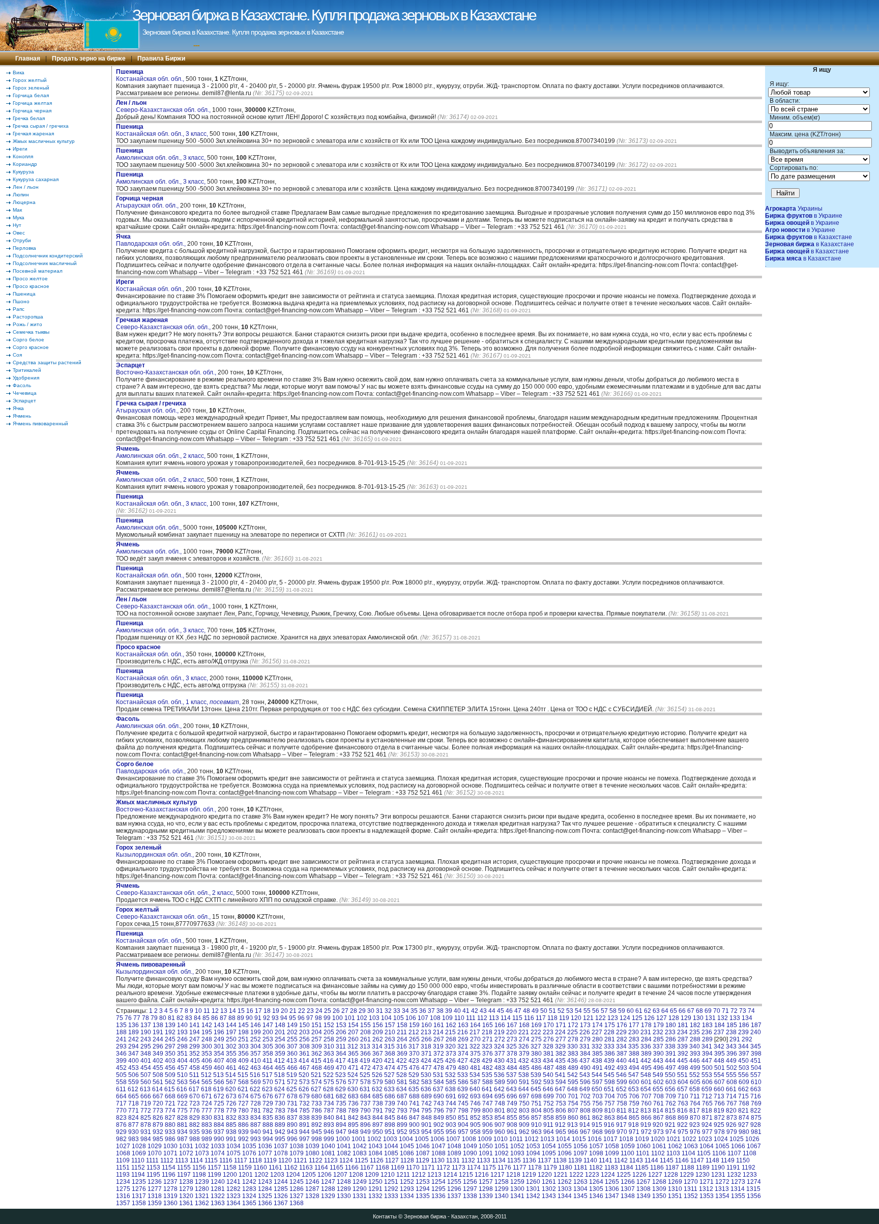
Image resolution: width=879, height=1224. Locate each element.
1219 (529, 1174)
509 (170, 1075)
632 (377, 1089)
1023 (705, 1139)
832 (231, 1117)
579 (377, 1082)
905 (475, 1124)
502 (731, 1067)
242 (133, 1039)
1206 (324, 1174)
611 (121, 1089)
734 (329, 1103)
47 (517, 1010)
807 (573, 1110)
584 (438, 1082)
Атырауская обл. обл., (148, 202)
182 (695, 1025)
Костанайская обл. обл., (151, 75)
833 (243, 1117)
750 (524, 1103)
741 (414, 1103)
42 (474, 1010)
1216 (482, 1174)
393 (695, 1053)
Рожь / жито (27, 324)
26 (336, 1010)
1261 (549, 1181)
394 (707, 1053)
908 (512, 1124)
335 (633, 1046)
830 (206, 1117)
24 (319, 1010)
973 (658, 1131)
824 (133, 1117)
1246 (312, 1181)
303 (243, 1046)
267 (438, 1039)
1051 (501, 1146)
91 (257, 1018)
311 (341, 1046)
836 (280, 1117)
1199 (214, 1174)
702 (585, 1096)
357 (255, 1053)
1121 (300, 1160)
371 (426, 1053)
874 (744, 1117)
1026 (752, 1139)
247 (194, 1039)
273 (512, 1039)
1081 (328, 1153)
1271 (706, 1181)
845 (390, 1117)
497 (670, 1067)
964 (548, 1131)
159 (414, 1025)
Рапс (18, 309)
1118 (255, 1160)
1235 (139, 1181)
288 (695, 1039)
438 (597, 1060)
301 (219, 1046)
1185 (642, 1167)
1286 (296, 1188)
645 (536, 1089)
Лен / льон (26, 187)
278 (573, 1039)
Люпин (21, 194)
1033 (218, 1146)
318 (426, 1046)
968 (597, 1131)
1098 (596, 1153)
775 (182, 1110)
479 (451, 1067)
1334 (407, 1196)
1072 (186, 1153)
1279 (186, 1188)
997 (304, 1139)
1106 (719, 1153)
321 (462, 1046)
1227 (655, 1174)
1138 (560, 1160)
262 (377, 1039)
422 (401, 1060)
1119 (270, 1160)
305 (267, 1046)
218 (487, 1032)
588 (487, 1082)
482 (487, 1067)
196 (219, 1032)
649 (584, 1089)
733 (316, 1103)
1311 (690, 1188)
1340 (501, 1196)
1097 (580, 1153)
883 (206, 1124)
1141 (605, 1160)
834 (255, 1117)
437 (584, 1060)
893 (329, 1124)
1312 (706, 1188)
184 (719, 1025)
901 (426, 1124)
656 (670, 1089)
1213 (434, 1174)
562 (170, 1082)
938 (231, 1131)
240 (755, 1032)
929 (121, 1131)
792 (390, 1110)
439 (609, 1060)
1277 (155, 1188)
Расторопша (28, 316)
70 (716, 1010)
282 (622, 1039)
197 (231, 1032)
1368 (296, 1203)
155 (365, 1025)
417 (340, 1060)
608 (731, 1082)
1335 (423, 1196)
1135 (514, 1160)
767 (731, 1103)
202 (292, 1032)
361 (304, 1053)
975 (683, 1131)
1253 (423, 1181)
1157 (214, 1167)
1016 (595, 1139)
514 (230, 1075)
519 (291, 1075)
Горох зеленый (31, 88)
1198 (199, 1174)
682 (341, 1096)
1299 (501, 1188)
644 (523, 1089)
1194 (138, 1174)
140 (182, 1025)
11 (206, 1010)
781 (255, 1110)
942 (280, 1131)
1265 (612, 1181)
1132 (468, 1160)
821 (743, 1110)
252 (255, 1039)
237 (719, 1032)
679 (304, 1096)
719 (145, 1103)
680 (316, 1096)
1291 (375, 1188)
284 (646, 1039)
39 (448, 1010)
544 (597, 1075)
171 (560, 1025)
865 (634, 1117)
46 (509, 1010)
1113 (181, 1160)
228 (609, 1032)
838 (304, 1117)
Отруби (22, 240)
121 (588, 1018)
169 (536, 1025)
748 (499, 1103)
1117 (240, 1160)
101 (349, 1018)
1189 (703, 1167)
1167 (367, 1167)
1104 (688, 1153)
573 (304, 1082)
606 (707, 1082)
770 (121, 1110)
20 (284, 1010)
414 (304, 1060)
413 (291, 1060)
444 (670, 1060)
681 (329, 1096)
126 (649, 1018)
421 (389, 1060)
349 (158, 1053)
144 (231, 1025)
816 (682, 1110)
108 (435, 1018)
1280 (202, 1188)
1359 (155, 1203)
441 (633, 1060)
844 (377, 1117)
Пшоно (21, 301)
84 (197, 1018)
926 (731, 1124)
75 (119, 1018)
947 (341, 1131)
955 (438, 1131)
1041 (344, 1146)
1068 (123, 1153)
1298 (486, 1188)
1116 (225, 1160)
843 (365, 1117)
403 (170, 1060)
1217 (497, 1174)
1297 (470, 1188)
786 (316, 1110)
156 (377, 1025)
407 (219, 1060)
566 (219, 1082)
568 (243, 1082)
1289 (344, 1188)
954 (426, 1131)
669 (182, 1096)
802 (512, 1110)
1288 (328, 1188)
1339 (486, 1196)
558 (121, 1082)
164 (475, 1025)
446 (694, 1060)
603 (670, 1082)
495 (646, 1067)
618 (206, 1089)
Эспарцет (24, 400)
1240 (218, 1181)
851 (463, 1117)
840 (329, 1117)
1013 (547, 1139)
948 (353, 1131)
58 (613, 1010)
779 (231, 1110)
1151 (123, 1167)
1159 (245, 1167)
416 (328, 1060)
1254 (438, 1181)
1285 (281, 1188)
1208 (356, 1174)
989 (206, 1139)
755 (585, 1103)
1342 (533, 1196)
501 (719, 1067)
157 (390, 1025)
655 (658, 1089)
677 (280, 1096)
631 (365, 1089)
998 (316, 1139)
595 (573, 1082)
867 (658, 1117)
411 (267, 1060)
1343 (549, 1196)
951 (390, 1131)
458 (194, 1067)
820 (731, 1110)
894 (341, 1124)
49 (535, 1010)
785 (304, 1110)
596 (585, 1082)
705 (622, 1096)
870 (695, 1117)
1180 (565, 1167)
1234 (123, 1181)
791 (377, 1110)
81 (171, 1018)
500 (707, 1067)
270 (475, 1039)
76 (128, 1018)
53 (569, 1010)
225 (572, 1032)
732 (304, 1103)
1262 (565, 1181)
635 (413, 1089)
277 (560, 1039)
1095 (549, 1153)
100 (337, 1018)
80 (162, 1018)
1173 (458, 1167)
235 (694, 1032)
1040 (328, 1146)
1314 (737, 1188)
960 (499, 1131)
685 (377, 1096)
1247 (328, 1181)
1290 (360, 1188)
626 (304, 1089)
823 (121, 1117)
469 (329, 1067)
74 (751, 1010)
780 (243, 1110)
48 (526, 1010)
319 (438, 1046)
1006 (437, 1139)
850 (451, 1117)
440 (621, 1060)
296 (158, 1046)
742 (426, 1103)
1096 (565, 1153)
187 (756, 1025)
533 (462, 1075)
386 (609, 1053)
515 (243, 1075)
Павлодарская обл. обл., (151, 240)
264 (402, 1039)
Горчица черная (32, 110)
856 (524, 1117)
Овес (19, 233)
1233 (750, 1174)
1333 (391, 1196)
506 (133, 1075)
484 (512, 1067)
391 (670, 1053)
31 (379, 1010)
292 (747, 1039)
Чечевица (25, 393)
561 (158, 1082)
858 (548, 1117)
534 (475, 1075)
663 (755, 1089)
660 (719, 1089)
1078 (281, 1153)
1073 (202, 1153)
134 (747, 1018)
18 (267, 1010)
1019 (642, 1139)
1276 (139, 1188)
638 (450, 1089)
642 (499, 1089)
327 (536, 1046)
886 (243, 1124)
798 (463, 1110)
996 (292, 1139)
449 (731, 1060)
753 (560, 1103)
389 (646, 1053)
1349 (643, 1196)
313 (365, 1046)
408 (231, 1060)
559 (133, 1082)
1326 (281, 1196)
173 (585, 1025)
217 (475, 1032)
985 (158, 1139)
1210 (387, 1174)
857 (536, 1117)
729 (267, 1103)
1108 (749, 1153)
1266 (628, 1181)
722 (182, 1103)
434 (548, 1060)
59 (621, 1010)
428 (475, 1060)
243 (145, 1039)
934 (182, 1131)
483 (499, 1067)
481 (475, 1067)
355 (231, 1053)
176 (622, 1025)
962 (524, 1131)
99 (327, 1018)
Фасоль (22, 385)
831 (219, 1117)
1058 (612, 1146)
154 (353, 1025)
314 (377, 1046)
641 (487, 1089)
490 (585, 1067)
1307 (628, 1188)
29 (362, 1010)
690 (438, 1096)
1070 (155, 1153)
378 (512, 1053)
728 (255, 1103)
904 (463, 1124)
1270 (691, 1181)
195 (206, 1032)
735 (341, 1103)
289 (707, 1039)
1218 (513, 1174)
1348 (628, 1196)
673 (231, 1096)
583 (426, 1082)
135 (121, 1025)
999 (329, 1139)
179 (658, 1025)
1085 (391, 1153)
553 (706, 1075)
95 (292, 1018)
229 (621, 1032)
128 (673, 1018)
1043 (375, 1146)
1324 (249, 1196)
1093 (517, 1153)
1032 (202, 1146)
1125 (361, 1160)
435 (560, 1060)
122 (600, 1018)
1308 (643, 1188)
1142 (621, 1160)
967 (585, 1131)
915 (597, 1124)
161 (438, 1025)
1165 (336, 1167)
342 (719, 1046)
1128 (407, 1160)
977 (707, 1131)
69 (708, 1010)
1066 (738, 1146)
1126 (377, 1160)
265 (414, 1039)
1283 (249, 1188)
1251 (391, 1181)
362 (316, 1053)
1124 (346, 1160)
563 (182, 1082)
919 (645, 1124)
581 (402, 1082)
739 (390, 1103)
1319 (170, 1196)
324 (499, 1046)
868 (670, 1117)
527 (389, 1075)
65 (673, 1010)
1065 (722, 1146)
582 (414, 1082)
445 (682, 1060)
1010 (500, 1139)
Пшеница (24, 294)
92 (266, 1018)
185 (731, 1025)
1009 (485, 1139)
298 (182, 1046)
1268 (659, 1181)
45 (500, 1010)
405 (194, 1060)
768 (744, 1103)
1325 (265, 1196)
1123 (331, 1160)
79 (154, 1018)
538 (523, 1075)
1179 (550, 1167)
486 (536, 1067)
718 (133, 1103)
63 (656, 1010)
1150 (743, 1160)
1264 (596, 1181)
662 (743, 1089)
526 (377, 1075)
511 (194, 1075)
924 (706, 1124)
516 (255, 1075)
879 (158, 1124)
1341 (517, 1196)
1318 (155, 1196)
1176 (504, 1167)
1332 (375, 1196)
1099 (612, 1153)
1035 (249, 1146)
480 (463, 1067)
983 (133, 1139)
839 (316, 1117)
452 (121, 1067)
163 (463, 1025)
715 (743, 1096)
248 (206, 1039)
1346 (596, 1196)
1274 (754, 1181)
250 (231, 1039)
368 (390, 1053)
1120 (285, 1160)
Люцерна (24, 202)
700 (560, 1096)
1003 (390, 1139)
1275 (123, 1188)
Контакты (385, 1216)
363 (329, 1053)
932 (158, 1131)
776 (194, 1110)
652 (621, 1089)
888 (267, 1124)
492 (609, 1067)
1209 (372, 1174)
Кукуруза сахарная (35, 179)
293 (121, 1046)
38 (440, 1010)
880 (170, 1124)
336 (645, 1046)
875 (756, 1117)
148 (280, 1025)
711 (695, 1096)
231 (645, 1032)
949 (365, 1131)
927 (743, 1124)
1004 (406, 1139)
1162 (291, 1167)
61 (638, 1010)
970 (622, 1131)
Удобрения (26, 378)
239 (743, 1032)
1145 (666, 1160)
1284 (265, 1188)
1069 (139, 1153)
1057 (596, 1146)
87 (223, 1018)
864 (622, 1117)
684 (365, 1096)
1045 (407, 1146)
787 (329, 1110)
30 (370, 1010)
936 (206, 1131)
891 (304, 1124)
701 (573, 1096)
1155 (184, 1167)
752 (548, 1103)
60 (630, 1010)
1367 (281, 1203)
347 (133, 1053)
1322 (218, 1196)
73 (742, 1010)
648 (572, 1089)
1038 (296, 1146)
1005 (422, 1139)
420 (377, 1060)
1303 (565, 1188)
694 (487, 1096)
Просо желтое (30, 278)
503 (744, 1067)
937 (219, 1131)
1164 (321, 1167)
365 (353, 1053)
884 (219, 1124)
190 (145, 1032)
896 (365, 1124)
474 (390, 1067)
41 (466, 1010)
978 (719, 1131)
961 (512, 1131)
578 (365, 1082)
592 (536, 1082)
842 (353, 1117)
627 (316, 1089)
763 (683, 1103)
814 (658, 1110)
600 (634, 1082)
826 (158, 1117)
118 (552, 1018)
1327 (296, 1196)
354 (219, 1053)
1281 (218, 1188)
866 (646, 1117)
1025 (736, 1139)
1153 (153, 1167)
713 (719, 1096)
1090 (470, 1153)
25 (327, 1010)
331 (584, 1046)
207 (353, 1032)
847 (414, 1117)
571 (280, 1082)
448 (719, 1060)
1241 (233, 1181)
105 (398, 1018)
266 (426, 1039)
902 (438, 1124)
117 (541, 1018)
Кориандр (25, 164)
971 (634, 1131)
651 (609, 1089)
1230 (702, 1174)
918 (633, 1124)
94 (283, 1018)
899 (402, 1124)
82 (180, 1018)
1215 (466, 1174)
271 (487, 1039)
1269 (675, 1181)
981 (756, 1131)
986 (170, 1139)
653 (633, 1089)
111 (471, 1018)
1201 (246, 1174)
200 (267, 1032)
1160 (260, 1167)
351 (182, 1053)
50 (543, 1010)
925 (719, 1124)
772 (145, 1110)
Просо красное (31, 286)
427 (462, 1060)
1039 (312, 1146)
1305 (596, 1188)
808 (585, 1110)
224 (560, 1032)
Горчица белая (31, 95)
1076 (249, 1153)
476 (414, 1067)
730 (280, 1103)
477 (426, 1067)
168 (524, 1025)
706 (634, 1096)
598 (609, 1082)
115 (517, 1018)
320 (450, 1046)
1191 (733, 1167)
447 (706, 1060)
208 (365, 1032)
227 (597, 1032)
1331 (360, 1196)
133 (734, 1018)
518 (279, 1075)
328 (548, 1046)
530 (426, 1075)
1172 (443, 1167)
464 (267, 1067)
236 (706, 1032)
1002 (374, 1139)
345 (755, 1046)
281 (609, 1039)
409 (243, 1060)
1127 (392, 1160)
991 (231, 1139)
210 (390, 1032)
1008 (469, 1139)
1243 (265, 1181)
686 (390, 1096)
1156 (199, 1167)
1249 (360, 1181)
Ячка (18, 408)
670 (194, 1096)
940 (255, 1131)
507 (145, 1075)
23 (310, 1010)
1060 (643, 1146)
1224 (608, 1174)
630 (352, 1089)
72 (734, 1010)
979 (731, 1131)
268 (451, 1039)
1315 (753, 1188)
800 (487, 1110)
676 (267, 1096)
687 (402, 1096)
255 (292, 1039)
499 (695, 1067)
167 (512, 1025)
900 (414, 1124)
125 (637, 1018)
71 (725, 1010)
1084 (375, 1153)
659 (706, 1089)
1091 (486, 1153)
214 (438, 1032)
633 (389, 1089)
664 (121, 1096)
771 (133, 1110)
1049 (470, 1146)
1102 (658, 1153)
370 (414, 1053)
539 (536, 1075)
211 (402, 1032)
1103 (673, 1153)
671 (206, 1096)
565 (206, 1082)
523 (340, 1075)
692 (463, 1096)
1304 (580, 1188)
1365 (249, 1203)
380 (536, 1053)
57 (604, 1010)
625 (291, 1089)
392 (683, 1053)
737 (365, 1103)
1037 (281, 1146)
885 (231, 1124)
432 (523, 1060)
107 (423, 1018)
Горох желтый (30, 80)
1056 (580, 1146)
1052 (517, 1146)
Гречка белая (29, 118)
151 (316, 1025)
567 (231, 1082)
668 (170, 1096)
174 (597, 1025)
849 (438, 1117)
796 (438, 1110)
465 (280, 1067)
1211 (403, 1174)
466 (292, 1067)
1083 (360, 1153)
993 (255, 1139)
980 (744, 1131)
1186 (657, 1167)
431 (511, 1060)
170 (548, 1025)
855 (512, 1117)
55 (587, 1010)
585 (451, 1082)
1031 (186, 1146)
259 (341, 1039)
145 (243, 1025)
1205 (309, 1174)
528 (401, 1075)
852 (475, 1117)
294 (133, 1046)
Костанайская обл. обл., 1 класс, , (178, 698)
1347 (612, 1196)
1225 (624, 1174)
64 (664, 1010)
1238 (186, 1181)
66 (682, 1010)
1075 (233, 1153)
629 (340, 1089)
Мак (17, 210)
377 (499, 1053)
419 (365, 1060)
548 (645, 1075)
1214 (450, 1174)
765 (707, 1103)
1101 (643, 1153)
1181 (581, 1167)
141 (194, 1025)
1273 (738, 1181)
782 (267, 1110)
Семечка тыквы (31, 332)
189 (133, 1032)
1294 (423, 1188)
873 (731, 1117)
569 (255, 1082)
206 (341, 1032)
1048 (454, 1146)
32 (388, 1010)
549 (658, 1075)
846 (402, 1117)
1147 (697, 1160)
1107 (734, 1153)
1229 (687, 1174)
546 (621, 1075)
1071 (170, 1153)
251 (243, 1039)
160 (426, 1025)
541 (560, 1075)
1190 (718, 1167)
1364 (233, 1203)
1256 (470, 1181)
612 (133, 1089)
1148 (712, 1160)
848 (426, 1117)
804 (536, 1110)
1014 (563, 1139)
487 (548, 1067)
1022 (689, 1139)
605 (695, 1082)
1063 (691, 1146)
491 (597, 1067)
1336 (438, 1196)
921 (670, 1124)
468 (316, 1067)
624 (279, 1089)
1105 (704, 1153)
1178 (535, 1167)
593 (548, 1082)
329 (560, 1046)
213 (426, 1032)
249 (219, 1039)
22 (301, 1010)
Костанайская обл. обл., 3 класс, (163, 130)
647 (560, 1089)
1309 (659, 1188)
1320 (186, 1196)
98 (318, 1018)
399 (121, 1060)
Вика (18, 72)
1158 (230, 1167)
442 (645, 1060)
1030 (170, 1146)
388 (634, 1053)
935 (194, 1131)
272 (499, 1039)
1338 (470, 1196)
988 (194, 1139)
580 (390, 1082)
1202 (261, 1174)
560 (145, 1082)
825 (145, 1117)
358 (267, 1053)
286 (670, 1039)
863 (609, 1117)
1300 (517, 1188)
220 (511, 1032)
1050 (486, 1146)
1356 (754, 1196)
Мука (18, 217)
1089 (454, 1153)
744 (451, 1103)
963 (536, 1131)
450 (743, 1060)
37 (431, 1010)
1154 (168, 1167)
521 (316, 1075)
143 (219, 1025)
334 (621, 1046)
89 (240, 1018)
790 (365, 1110)
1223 (592, 1174)
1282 (233, 1188)
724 (206, 1103)
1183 (611, 1167)
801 (499, 1110)
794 (414, 1110)
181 (683, 1025)
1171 (428, 1167)
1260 (533, 1181)
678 (292, 1096)
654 (645, 1089)
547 (633, 1075)
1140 (590, 1160)
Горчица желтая (32, 103)
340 (694, 1046)
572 (292, 1082)
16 (249, 1010)
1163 (306, 1167)
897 (377, 1124)
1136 (529, 1160)
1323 (233, 1196)
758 (622, 1103)
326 (523, 1046)
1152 (138, 1167)
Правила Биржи (161, 58)
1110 (137, 1160)
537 (511, 1075)
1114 (196, 1160)
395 (719, 1053)
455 (158, 1067)
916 (609, 1124)
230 (633, 1032)
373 (451, 1053)
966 (573, 1131)
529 (413, 1075)
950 (377, 1131)
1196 (168, 1174)
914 (584, 1124)
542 (572, 1075)
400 (133, 1060)
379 (524, 1053)
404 (182, 1060)
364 (341, 1053)
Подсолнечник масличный (45, 263)
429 (487, 1060)
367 (377, 1053)
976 (695, 1131)
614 (157, 1089)
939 (243, 1131)
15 (241, 1010)
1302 (549, 1188)
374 (463, 1053)
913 (572, 1124)
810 (609, 1110)
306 (280, 1046)
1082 (344, 1153)
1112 (166, 1160)
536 (499, 1075)
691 (451, 1096)
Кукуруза (23, 171)
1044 (391, 1146)
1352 (691, 1196)
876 (121, 1124)
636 (426, 1089)
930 (133, 1131)
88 (232, 1018)
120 (576, 1018)
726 (231, 1103)
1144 (651, 1160)
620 (230, 1089)
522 (328, 1075)
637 (438, 1089)
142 (206, 1025)
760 (646, 1103)
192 (170, 1032)
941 (267, 1131)
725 (219, 1103)
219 (499, 1032)
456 (170, 1067)
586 (463, 1082)
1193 (123, 1174)
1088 (438, 1153)
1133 (483, 1160)
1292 (391, 1188)
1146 (682, 1160)
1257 (486, 1181)
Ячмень (22, 416)
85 (206, 1018)
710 (683, 1096)
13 (223, 1010)
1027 (123, 1146)
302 (231, 1046)
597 (597, 1082)
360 (292, 1053)
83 (188, 1018)
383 (573, 1053)
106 (410, 1018)
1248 (344, 1181)
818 (706, 1110)
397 (744, 1053)
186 (744, 1025)
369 (402, 1053)
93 (275, 1018)
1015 (579, 1139)
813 (645, 1110)
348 (145, 1053)
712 (706, 1096)
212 (413, 1032)
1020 (658, 1139)
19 (275, 1010)
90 (249, 1018)
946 (329, 1131)
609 (744, 1082)
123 (612, 1018)
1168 (382, 1167)
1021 (673, 1139)
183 (707, 1025)
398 (756, 1053)
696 (512, 1096)
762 (670, 1103)
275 (536, 1039)
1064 (706, 1146)
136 (133, 1025)
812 (633, 1110)
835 (267, 1117)
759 (634, 1103)
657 (682, 1089)
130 (698, 1018)
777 (206, 1110)
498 (683, 1067)
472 (365, 1067)
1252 (407, 1181)
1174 (474, 1167)
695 (499, 1096)
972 (646, 1131)
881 (182, 1124)
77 (136, 1018)
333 (609, 1046)
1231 (718, 1174)
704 (609, 1096)
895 (353, 1124)
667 (158, 1096)
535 (487, 1075)
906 (487, 1124)
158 (402, 1025)
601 (646, 1082)
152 (329, 1025)
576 (341, 1082)
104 (386, 1018)
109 (447, 1018)
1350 (659, 1196)
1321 (202, 1196)
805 (548, 1110)
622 (255, 1089)
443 (658, 1060)
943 (292, 1131)
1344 (565, 1196)
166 (499, 1025)
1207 (340, 1174)
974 (670, 1131)
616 (182, 1089)
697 (524, 1096)
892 (316, 1124)
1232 (734, 1174)
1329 (328, 1196)
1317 (139, 1196)
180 (670, 1025)
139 (170, 1025)
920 (658, 1124)
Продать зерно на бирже (89, 58)
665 (133, 1096)
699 (548, 1096)
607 (719, 1082)
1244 (281, 1181)
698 (536, 1096)
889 (280, 1124)
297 (170, 1046)
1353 (706, 1196)
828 (182, 1117)
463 (255, 1067)
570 (267, 1082)
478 (438, 1067)
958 (475, 1131)
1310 (675, 1188)
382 (560, 1053)
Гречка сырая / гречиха (41, 126)
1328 (312, 1196)
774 (170, 1110)
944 (304, 1131)
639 (462, 1089)
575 (329, 1082)
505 (121, 1075)
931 (145, 1131)
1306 (612, 1188)
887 (255, 1124)
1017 (610, 1139)
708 (658, 1096)
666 (145, 1096)
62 (647, 1010)
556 (743, 1075)
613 (145, 1089)
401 (145, 1060)
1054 (549, 1146)
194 (194, 1032)
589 (499, 1082)
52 (561, 1010)
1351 (675, 1196)
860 (573, 1117)
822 (755, 1110)
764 (695, 1103)
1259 (517, 1181)
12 (215, 1010)
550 (670, 1075)
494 (634, 1067)
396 (731, 1053)
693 (475, 1096)
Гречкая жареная (33, 133)
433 (536, 1060)
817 (694, 1110)
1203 (277, 1174)
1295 (438, 1188)
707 (646, 1096)
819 (719, 1110)
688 (414, 1096)
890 (292, 1124)
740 (402, 1103)
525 (365, 1075)
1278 (170, 1188)
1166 (352, 1167)
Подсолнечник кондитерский (48, 255)
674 (243, 1096)
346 (121, 1053)
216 (462, 1032)
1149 (728, 1160)
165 (487, 1025)
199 (255, 1032)
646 (548, 1089)
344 (743, 1046)
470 (341, 1067)
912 (560, 1124)
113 (494, 1018)
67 (690, 1010)
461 (231, 1067)
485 (524, 1067)
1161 (275, 1167)
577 (353, 1082)
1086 (407, 1153)
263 (390, 1039)
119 (564, 1018)
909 (524, 1124)
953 (414, 1131)
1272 (722, 1181)
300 (206, 1046)
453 (133, 1067)
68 (699, 1010)
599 (622, 1082)
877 (133, 1124)
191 (158, 1032)
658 (694, 1089)
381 (548, 1053)
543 (584, 1075)
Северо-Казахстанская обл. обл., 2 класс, (176, 889)
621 (243, 1089)
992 (243, 1139)
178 (646, 1025)
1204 (293, 1174)
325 (511, 1046)
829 (194, 1117)
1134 (499, 1160)
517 (267, 1075)
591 (524, 1082)
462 (243, 1067)
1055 (565, 1146)
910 (536, 1124)
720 (158, 1103)
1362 (202, 1203)
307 (292, 1046)
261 (365, 1039)
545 (609, 1075)
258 (329, 1039)
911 (548, 1124)
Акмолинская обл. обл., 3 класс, (161, 154)
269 (463, 1039)
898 (390, 1124)
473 (377, 1067)
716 (755, 1096)
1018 (626, 1139)
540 (548, 1075)
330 (572, 1046)
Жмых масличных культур (44, 141)
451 (755, 1060)
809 (597, 1110)
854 (499, 1117)
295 (145, 1046)
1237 (170, 1181)
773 (158, 1110)
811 (622, 1110)
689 (426, 1096)
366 (365, 1053)
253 (267, 1039)
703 (597, 1096)
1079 (296, 1153)
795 (426, 1110)
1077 (265, 1153)
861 (585, 1117)
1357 (123, 1203)
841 (341, 1117)
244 (158, 1039)
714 (731, 1096)
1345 (580, 1196)
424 (426, 1060)
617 (194, 1089)
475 (402, 1067)
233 (670, 1032)
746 (475, 1103)
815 (670, 1110)
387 (622, 1053)
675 (255, 1096)
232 (658, 1032)
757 (609, 1103)
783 (280, 1110)
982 (121, 1139)
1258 (501, 1181)
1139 (575, 1160)
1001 (358, 1139)
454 (145, 1067)
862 (597, 1117)
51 (552, 1010)
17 (258, 1010)
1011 (516, 1139)
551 (682, 1075)
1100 (627, 1153)
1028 (139, 1146)
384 (585, 1053)
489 (573, 1067)
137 (145, 1025)
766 (719, 1103)
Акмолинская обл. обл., (149, 524)
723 (194, 1103)
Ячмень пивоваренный (40, 423)
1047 (438, 1146)
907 (499, 1124)
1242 (249, 1181)
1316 (123, 1196)
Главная (27, 58)
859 (560, 1117)
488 (560, 1067)
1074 (218, 1153)
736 (353, 1103)
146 (255, 1025)
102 (362, 1018)
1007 (453, 1139)
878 (145, 1124)
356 (243, 1053)
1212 (419, 1174)
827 (170, 1117)
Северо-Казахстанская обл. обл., (164, 106)
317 (413, 1046)
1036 (265, 1146)
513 (218, 1075)
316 (401, 1046)
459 (206, 1067)
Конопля (23, 156)
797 (451, 1110)
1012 (531, 1139)
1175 (489, 1167)
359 (280, 1053)
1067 (754, 1146)
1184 (626, 1167)
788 (341, 1110)
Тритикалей (27, 370)
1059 (628, 1146)
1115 (211, 1160)
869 (683, 1117)
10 (198, 1010)
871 (707, 1117)
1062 (675, 1146)
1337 (454, 1196)
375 (475, 1053)
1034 (233, 1146)
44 (491, 1010)
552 (694, 1075)
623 (267, 1089)
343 (731, 1046)
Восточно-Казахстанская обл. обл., (167, 369)
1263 (580, 1181)
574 (316, 1082)
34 (405, 1010)
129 (686, 1018)
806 (560, 1110)
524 (352, 1075)
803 (524, 1110)
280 (597, 1039)
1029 (155, 1146)
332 (597, 1046)
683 (353, 1096)
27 (344, 1010)
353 (206, 1053)
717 (121, 1103)
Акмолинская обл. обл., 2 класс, (161, 452)
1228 (671, 1174)
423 (413, 1060)
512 (206, 1075)
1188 (687, 1167)
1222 (576, 1174)
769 (756, 1103)
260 (353, 1039)
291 (734, 1039)
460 (219, 1067)
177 (634, 1025)
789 (353, 1110)
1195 (153, 1174)
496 (658, 1067)
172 (573, 1025)
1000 (343, 1139)
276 (548, 1039)
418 (352, 1060)
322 (475, 1046)
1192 (748, 1167)
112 (482, 1018)
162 (451, 1025)
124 (625, 1018)
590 (512, 1082)
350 (170, 1053)
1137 (544, 1160)
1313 (722, 1188)
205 (329, 1032)
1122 (316, 1160)
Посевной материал (38, 271)
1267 (643, 1181)
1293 (407, 1188)
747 (487, 1103)
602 (658, 1082)
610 (756, 1082)
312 (352, 1046)
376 (487, 1053)
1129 (422, 1160)
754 (573, 1103)
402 (158, 1060)
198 (243, 1032)
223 (548, 1032)
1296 (454, 1188)
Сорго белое (28, 339)
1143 (636, 1160)
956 (451, 1131)
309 (316, 1046)
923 (694, 1124)
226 (584, 1032)
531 (438, 1075)
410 (255, 1060)
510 (182, 1075)
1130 (438, 1160)
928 (755, 1124)
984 (145, 1139)
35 (414, 1010)
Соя (17, 355)
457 (182, 1067)
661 (731, 1089)
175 (609, 1025)
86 (214, 1018)
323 (487, 1046)
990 (219, 1139)
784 (292, 1110)
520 (304, 1075)
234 (682, 1032)
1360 (170, 1203)
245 (170, 1039)
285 (658, 1039)
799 (475, 1110)
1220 (545, 1174)
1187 (672, 1167)
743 (438, 1103)
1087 (423, 1153)
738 (377, 1103)
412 (279, 1060)
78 (145, 1018)
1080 (312, 1153)
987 (182, 1139)
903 (451, 1124)
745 (463, 1103)
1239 (202, 1181)
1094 (533, 1153)
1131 (453, 1160)
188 (121, 1032)
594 (560, 1082)
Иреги (20, 149)
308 (304, 1046)
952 (402, 1131)
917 (621, 1124)
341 (706, 1046)
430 (499, 1060)
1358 (139, 1203)
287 (683, 1039)
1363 (218, 1203)
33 (396, 1010)
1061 (659, 1146)
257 (316, 1039)
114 (506, 1018)
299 (194, 1046)
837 (292, 1117)
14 (232, 1010)
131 (710, 1018)
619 (218, 1089)
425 (438, 1060)
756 (597, 1103)
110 (459, 1018)
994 (267, 1139)
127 (661, 1018)
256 (304, 1039)
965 (560, 1131)
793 (402, 1110)
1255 (454, 1181)
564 (194, 1082)
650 (597, 1089)
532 (450, 1075)
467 (304, 1067)
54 (578, 1010)
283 (634, 1039)
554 (719, 1075)
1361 (186, 1203)
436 (572, 1060)
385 (597, 1053)
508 (158, 1075)
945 (316, 1131)
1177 (519, 1167)
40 (457, 1010)
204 (316, 1032)
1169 (397, 1167)
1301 (533, 1188)
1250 (375, 1181)
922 (682, 1124)
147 (267, 1025)
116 (529, 1018)
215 (450, 1032)
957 (463, 1131)
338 (670, 1046)
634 (401, 1089)
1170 (413, 1167)
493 (622, 1067)
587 (475, 1082)
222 (536, 1032)
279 (585, 1039)
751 (536, 1103)
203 (304, 1032)
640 (475, 1089)
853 (487, 1117)
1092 (501, 1153)
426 (450, 1060)
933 (170, 1131)
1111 (152, 1160)
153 (341, 1025)
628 (328, 1089)
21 (293, 1010)
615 (169, 1089)
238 (731, 1032)
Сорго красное (31, 347)
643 (511, 1089)
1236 (155, 1181)
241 (121, 1039)
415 (316, 1060)
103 (374, 1018)
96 (301, 1018)
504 (756, 1067)
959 (487, 1131)
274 (524, 1039)
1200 (230, 1174)
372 (438, 1053)
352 (194, 1053)
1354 (722, 1196)
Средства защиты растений (47, 362)
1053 (533, 1146)
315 (389, 1046)
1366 (265, 1203)
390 (658, 1053)
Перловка (24, 248)
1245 (296, 1181)
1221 (560, 1174)
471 (353, 1067)
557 (755, 1075)
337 (658, 1046)
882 (194, 1124)
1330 (344, 1196)
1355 (738, 1196)
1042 (360, 1146)
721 (170, 1103)
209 (377, 1032)
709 (670, 1096)
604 (683, 1082)
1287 (312, 1188)
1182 (596, 1167)
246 (182, 1039)
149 (292, 1025)
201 (280, 1032)
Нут (17, 225)
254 (280, 1039)
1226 (639, 1174)
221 (523, 1032)
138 (158, 1025)
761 (658, 1103)
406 (206, 1060)
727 (243, 1103)
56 (595, 1010)
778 (219, 1110)
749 (512, 1103)
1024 (721, 1139)
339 (682, 1046)
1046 (423, 1146)
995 (280, 1139)
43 (483, 1010)
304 (255, 1046)
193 (182, 1032)
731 (292, 1103)
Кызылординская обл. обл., (155, 851)
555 (731, 1075)
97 (309, 1018)
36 (422, 1010)
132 (722, 1018)
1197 (184, 1174)
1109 (123, 1160)
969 (609, 1131)
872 (719, 1117)
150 (304, 1025)
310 (329, 1046)
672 (219, 1096)
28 (353, 1010)
